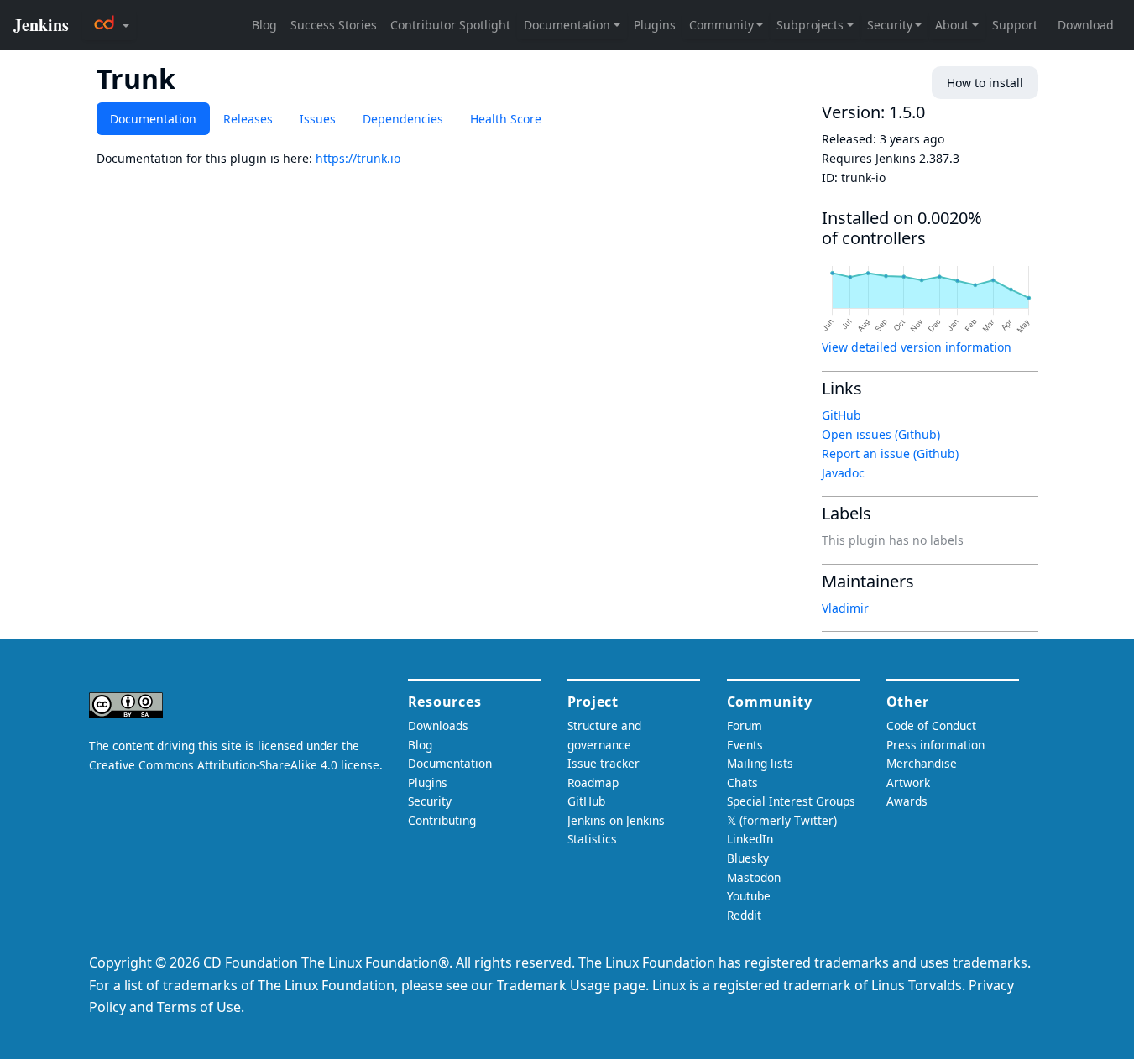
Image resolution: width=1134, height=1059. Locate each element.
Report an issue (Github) (890, 454)
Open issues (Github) (881, 434)
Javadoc (843, 473)
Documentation (153, 119)
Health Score (505, 119)
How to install (985, 83)
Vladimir (845, 608)
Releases (248, 119)
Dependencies (403, 119)
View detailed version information (916, 347)
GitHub (841, 415)
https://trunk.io (358, 158)
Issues (318, 119)
